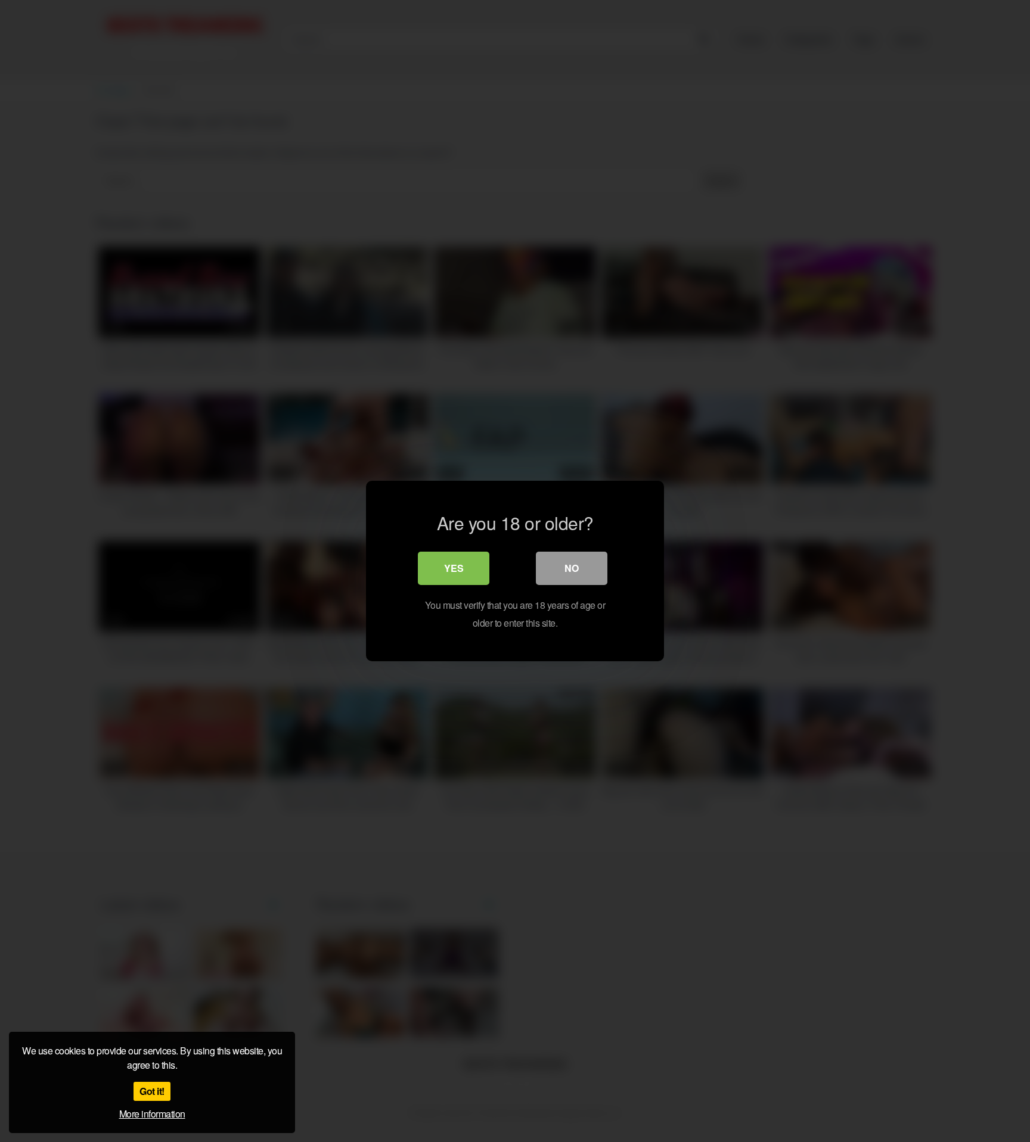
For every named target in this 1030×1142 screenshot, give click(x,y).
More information (152, 1114)
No (571, 568)
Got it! (152, 1091)
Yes (454, 568)
